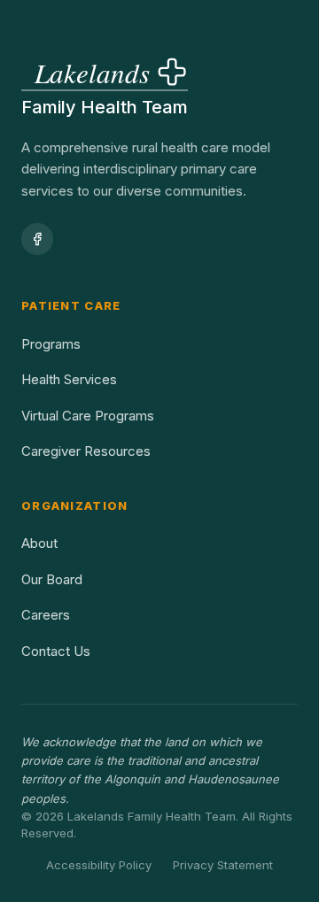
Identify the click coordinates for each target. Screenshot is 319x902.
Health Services (69, 379)
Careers (45, 614)
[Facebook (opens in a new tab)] (37, 239)
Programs (51, 343)
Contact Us (55, 651)
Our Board (51, 579)
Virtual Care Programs (87, 415)
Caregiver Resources (86, 451)
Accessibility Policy (99, 865)
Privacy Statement (223, 865)
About (39, 543)
